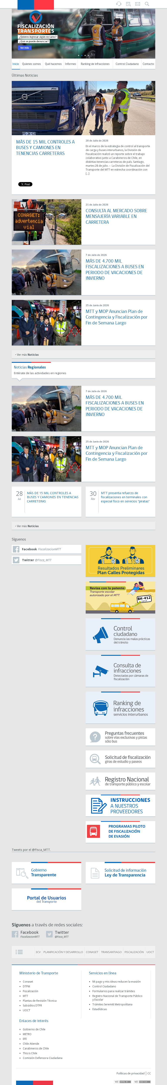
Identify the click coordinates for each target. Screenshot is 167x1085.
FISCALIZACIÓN (134, 952)
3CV (38, 952)
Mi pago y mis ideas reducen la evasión (116, 981)
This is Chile (30, 1053)
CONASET (92, 952)
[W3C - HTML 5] (122, 1081)
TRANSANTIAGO (111, 952)
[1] (78, 55)
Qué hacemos (53, 64)
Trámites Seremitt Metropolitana (112, 1004)
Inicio (15, 64)
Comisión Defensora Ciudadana (42, 1058)
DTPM (26, 986)
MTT (25, 996)
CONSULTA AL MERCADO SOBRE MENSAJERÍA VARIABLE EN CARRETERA (116, 217)
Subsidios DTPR (32, 1005)
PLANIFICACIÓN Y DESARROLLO (63, 952)
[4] (88, 55)
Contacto (148, 64)
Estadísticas (99, 1009)
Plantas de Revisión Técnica (40, 1001)
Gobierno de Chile (34, 1029)
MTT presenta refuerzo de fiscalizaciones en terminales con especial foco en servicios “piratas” (125, 497)
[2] (81, 55)
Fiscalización (30, 991)
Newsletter (138, 4)
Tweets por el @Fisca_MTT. (31, 850)
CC (149, 1073)
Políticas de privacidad (131, 1073)
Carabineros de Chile (36, 1048)
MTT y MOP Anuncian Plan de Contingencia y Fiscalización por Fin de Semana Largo (116, 317)
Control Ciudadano (127, 64)
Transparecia (128, 4)
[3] (85, 55)
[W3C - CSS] (142, 1081)
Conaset (28, 981)
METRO (27, 1034)
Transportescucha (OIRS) (119, 4)
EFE (25, 1039)
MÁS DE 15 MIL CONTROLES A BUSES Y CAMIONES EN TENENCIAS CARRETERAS (45, 148)
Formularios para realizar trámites (113, 991)
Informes (70, 64)
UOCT (150, 952)
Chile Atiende (31, 1044)
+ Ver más (27, 355)
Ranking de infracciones (95, 64)
